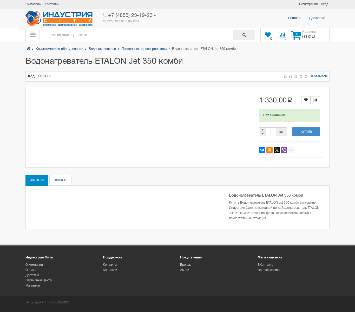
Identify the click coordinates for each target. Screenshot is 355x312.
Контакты (110, 264)
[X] (277, 150)
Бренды (185, 264)
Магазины (32, 285)
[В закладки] (306, 100)
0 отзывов (319, 76)
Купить (306, 131)
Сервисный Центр (38, 280)
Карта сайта (111, 270)
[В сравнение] (315, 100)
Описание (37, 180)
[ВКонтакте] (262, 150)
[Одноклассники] (269, 150)
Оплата (294, 18)
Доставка (317, 18)
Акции (184, 270)
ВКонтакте (265, 264)
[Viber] (284, 150)
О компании (34, 264)
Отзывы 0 (60, 180)
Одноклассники (269, 270)
